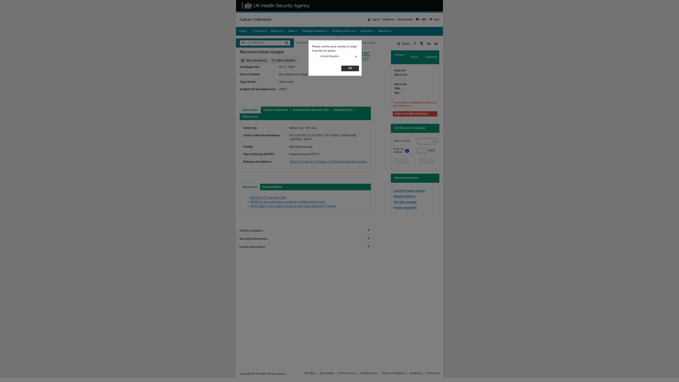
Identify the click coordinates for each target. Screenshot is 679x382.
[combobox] (335, 56)
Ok (350, 68)
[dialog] (339, 191)
